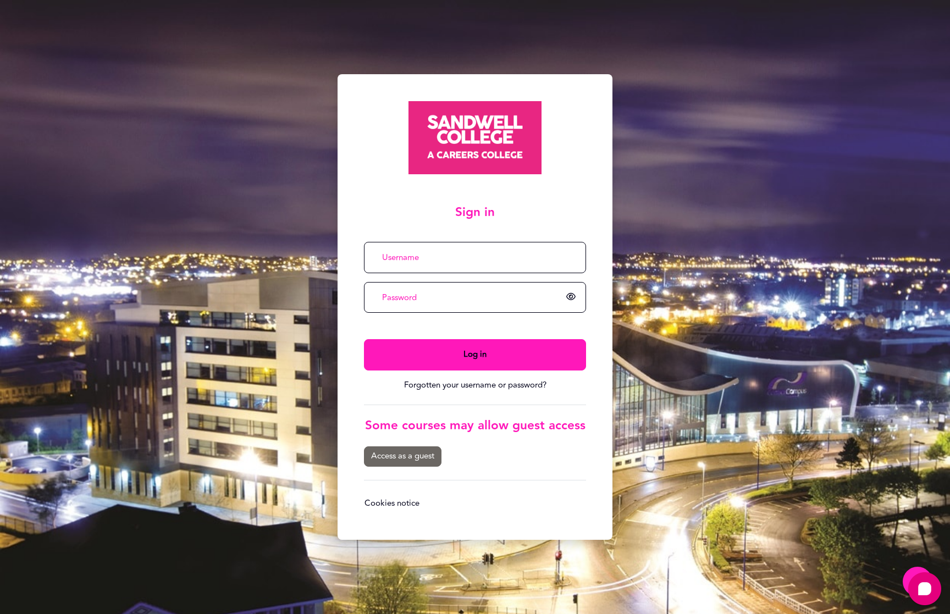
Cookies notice (391, 503)
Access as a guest (402, 456)
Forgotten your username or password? (475, 385)
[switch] (573, 297)
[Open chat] (924, 588)
